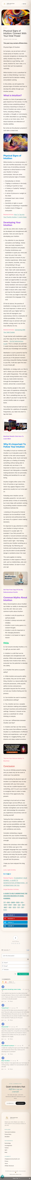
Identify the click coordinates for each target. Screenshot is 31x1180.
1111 (18, 907)
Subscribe (20, 1103)
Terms (6, 1163)
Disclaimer (7, 1136)
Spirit (6, 1150)
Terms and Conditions (10, 1132)
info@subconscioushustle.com (12, 1159)
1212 (14, 907)
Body (6, 1152)
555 (10, 907)
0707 (5, 905)
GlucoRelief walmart (8, 1045)
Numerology (8, 1143)
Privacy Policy (8, 1134)
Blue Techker (5, 1063)
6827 (5, 907)
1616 (14, 905)
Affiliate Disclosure (9, 1165)
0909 (13, 902)
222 (19, 905)
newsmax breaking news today (11, 989)
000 (8, 902)
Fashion (7, 1147)
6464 (5, 910)
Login (27, 950)
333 (23, 905)
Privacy (6, 1161)
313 (22, 902)
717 (4, 902)
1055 (17, 902)
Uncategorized (8, 1145)
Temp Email (5, 1008)
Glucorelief (5, 1027)
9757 (10, 905)
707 (22, 907)
